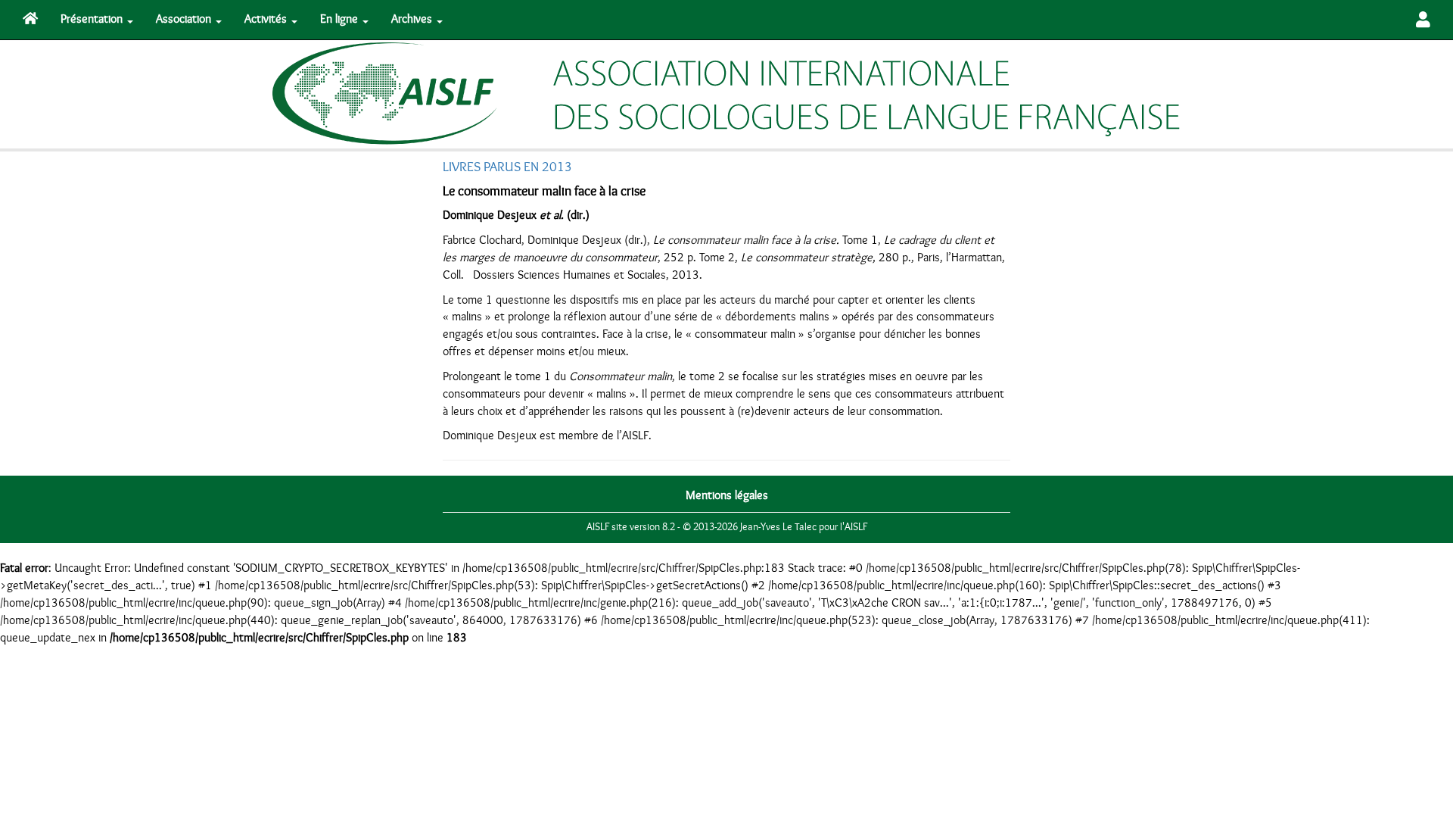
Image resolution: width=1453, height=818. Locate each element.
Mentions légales (727, 495)
